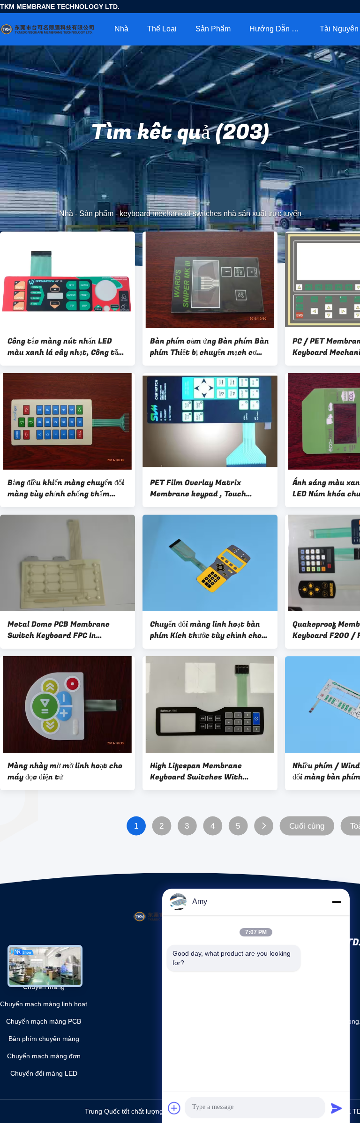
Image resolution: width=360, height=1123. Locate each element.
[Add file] (174, 1108)
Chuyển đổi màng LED (43, 1073)
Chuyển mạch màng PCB (43, 1021)
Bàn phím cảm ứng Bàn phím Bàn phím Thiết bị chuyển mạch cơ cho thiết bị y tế (209, 347)
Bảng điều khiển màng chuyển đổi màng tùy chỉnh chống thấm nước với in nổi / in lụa (66, 488)
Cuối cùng (307, 826)
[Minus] (336, 901)
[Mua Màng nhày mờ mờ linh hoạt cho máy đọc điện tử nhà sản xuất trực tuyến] (67, 704)
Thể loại (162, 29)
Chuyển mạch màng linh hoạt (43, 1004)
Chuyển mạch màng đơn (44, 1056)
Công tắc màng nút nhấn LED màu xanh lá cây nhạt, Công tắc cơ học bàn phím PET (65, 347)
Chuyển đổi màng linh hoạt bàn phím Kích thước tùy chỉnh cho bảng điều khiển (206, 630)
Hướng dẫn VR (275, 29)
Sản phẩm (213, 29)
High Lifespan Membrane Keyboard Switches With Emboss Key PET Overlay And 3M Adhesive (210, 771)
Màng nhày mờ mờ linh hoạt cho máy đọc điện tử (65, 771)
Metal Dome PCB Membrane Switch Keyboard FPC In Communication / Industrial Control (60, 630)
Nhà (121, 29)
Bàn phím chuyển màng (43, 1038)
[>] (263, 826)
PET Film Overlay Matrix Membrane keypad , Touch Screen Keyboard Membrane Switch (202, 488)
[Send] (336, 1108)
